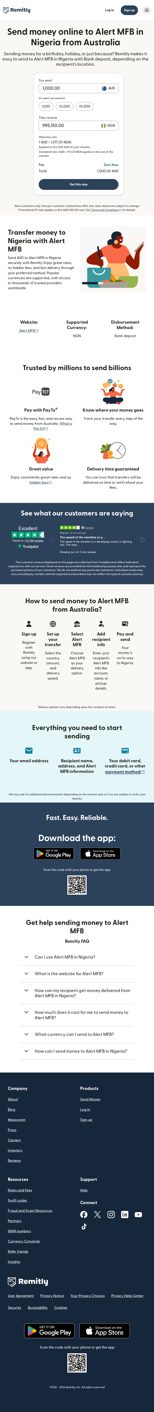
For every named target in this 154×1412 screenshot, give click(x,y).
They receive (48, 117)
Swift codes (17, 1200)
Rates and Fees (20, 1190)
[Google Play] (53, 854)
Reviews (14, 1160)
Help (84, 1190)
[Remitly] (16, 10)
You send (45, 80)
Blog (11, 1109)
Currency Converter (24, 1241)
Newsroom (16, 1120)
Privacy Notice (52, 1296)
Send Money (90, 1099)
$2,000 (64, 106)
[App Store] (100, 854)
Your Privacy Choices (87, 1296)
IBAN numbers (19, 1231)
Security (14, 1307)
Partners (14, 1221)
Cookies (60, 1307)
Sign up (129, 10)
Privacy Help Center (127, 1296)
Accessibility (38, 1307)
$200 (46, 106)
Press (12, 1130)
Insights (14, 1262)
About (13, 1099)
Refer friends (18, 1251)
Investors (15, 1150)
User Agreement (21, 1296)
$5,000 (84, 106)
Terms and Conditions (106, 210)
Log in (109, 10)
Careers (14, 1140)
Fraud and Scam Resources (30, 1211)
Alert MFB (29, 330)
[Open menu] (147, 10)
